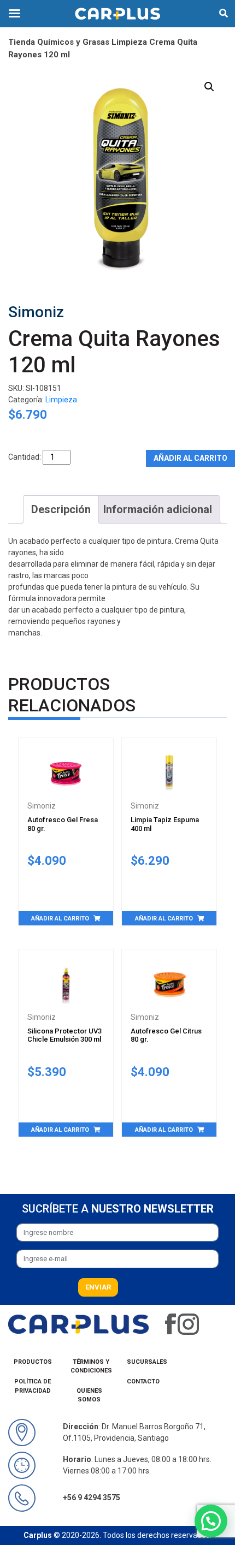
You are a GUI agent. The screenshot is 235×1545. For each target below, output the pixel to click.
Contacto (143, 1381)
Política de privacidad (32, 1386)
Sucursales (147, 1361)
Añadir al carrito (190, 458)
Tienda (21, 42)
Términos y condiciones (91, 1366)
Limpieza (129, 42)
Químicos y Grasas (73, 42)
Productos (33, 1361)
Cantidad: (24, 457)
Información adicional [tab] (157, 509)
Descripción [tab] (61, 509)
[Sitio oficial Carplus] (78, 1323)
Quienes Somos (89, 1395)
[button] (209, 87)
